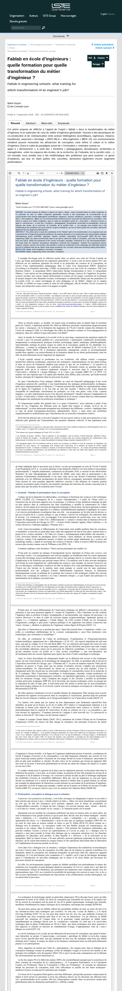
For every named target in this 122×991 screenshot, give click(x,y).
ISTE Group (49, 15)
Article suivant (103, 48)
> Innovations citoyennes (64, 44)
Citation (102, 58)
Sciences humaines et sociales (42, 51)
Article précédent (104, 44)
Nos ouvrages (68, 15)
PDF (90, 58)
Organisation (17, 15)
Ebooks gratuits (18, 21)
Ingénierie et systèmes (17, 44)
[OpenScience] (61, 6)
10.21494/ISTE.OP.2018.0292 (55, 114)
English (104, 14)
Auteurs (33, 15)
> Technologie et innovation (39, 44)
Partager (97, 64)
